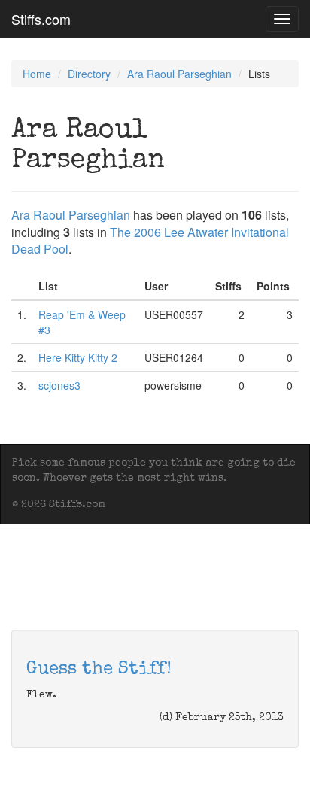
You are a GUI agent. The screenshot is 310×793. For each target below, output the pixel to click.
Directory (89, 73)
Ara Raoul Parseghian (179, 73)
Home (37, 73)
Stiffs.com (41, 19)
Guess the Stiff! (99, 670)
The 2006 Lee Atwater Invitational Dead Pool (150, 240)
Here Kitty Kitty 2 (77, 357)
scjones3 (59, 385)
